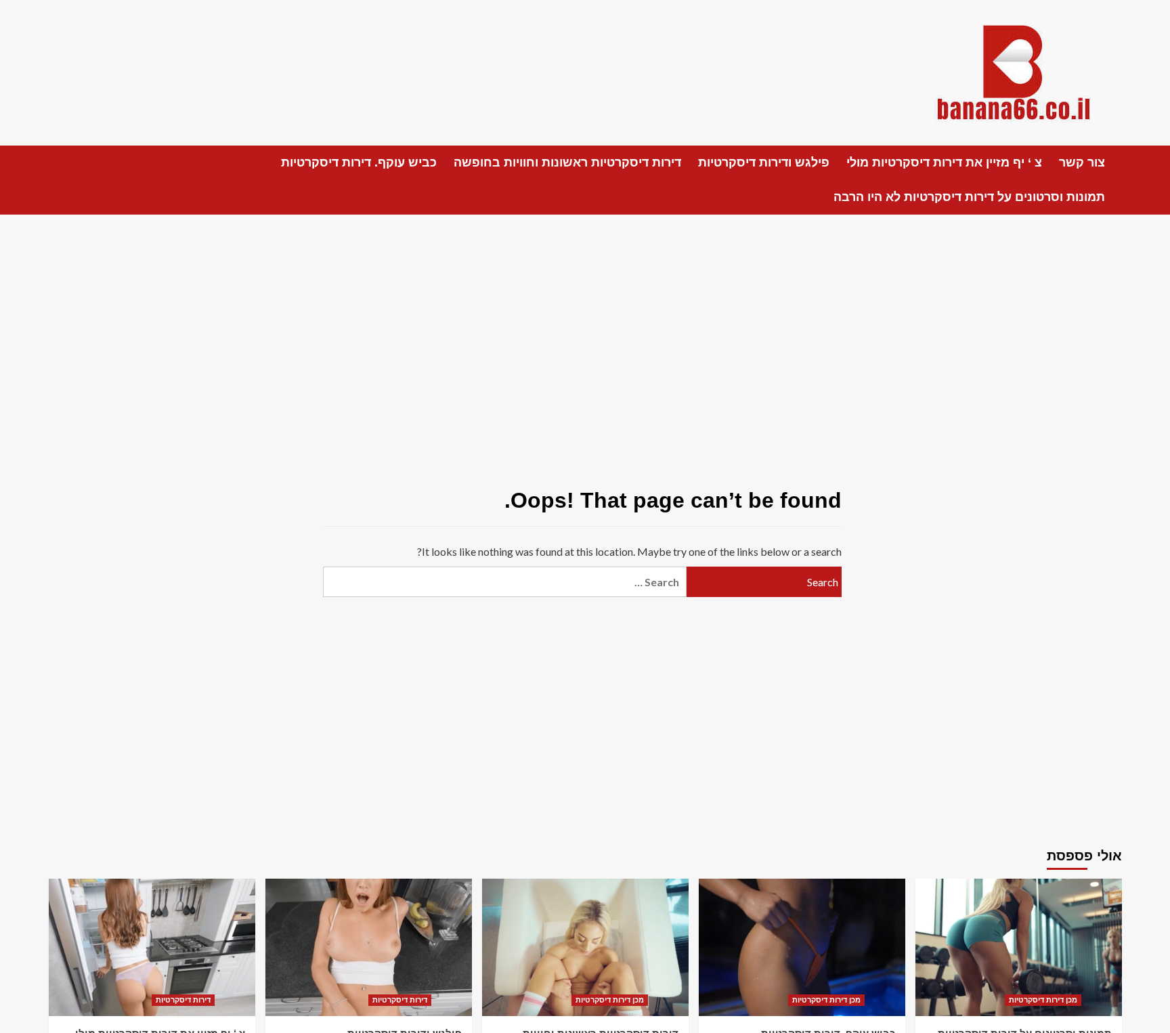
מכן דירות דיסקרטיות (610, 1000)
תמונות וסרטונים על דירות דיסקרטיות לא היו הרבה (969, 197)
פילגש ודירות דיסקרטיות (763, 162)
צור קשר (1082, 162)
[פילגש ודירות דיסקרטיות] (368, 947)
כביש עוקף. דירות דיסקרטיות (359, 162)
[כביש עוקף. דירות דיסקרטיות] (802, 947)
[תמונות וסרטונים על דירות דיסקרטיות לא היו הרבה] (1018, 947)
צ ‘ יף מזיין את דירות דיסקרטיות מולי (944, 162)
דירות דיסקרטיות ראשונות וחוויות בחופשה (567, 162)
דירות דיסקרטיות (183, 1000)
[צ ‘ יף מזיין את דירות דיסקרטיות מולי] (152, 947)
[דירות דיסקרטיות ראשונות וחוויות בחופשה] (585, 947)
